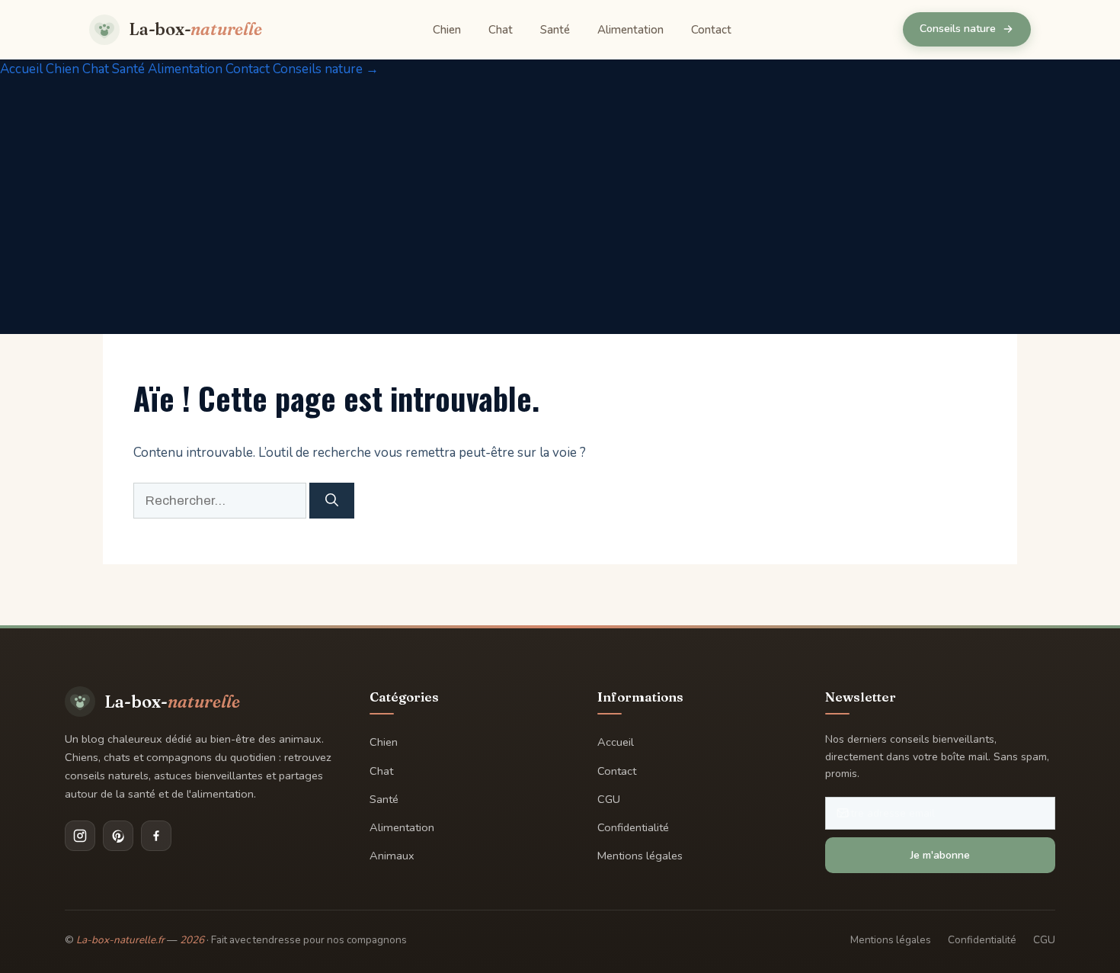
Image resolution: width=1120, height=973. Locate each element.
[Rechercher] (331, 501)
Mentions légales (640, 855)
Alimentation (630, 29)
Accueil (21, 69)
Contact (711, 29)
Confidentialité (633, 827)
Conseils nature (958, 28)
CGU (608, 799)
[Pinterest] (118, 835)
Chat (500, 29)
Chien (447, 29)
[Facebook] (156, 835)
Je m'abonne (940, 855)
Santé (555, 29)
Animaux (392, 855)
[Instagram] (80, 835)
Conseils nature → (326, 69)
